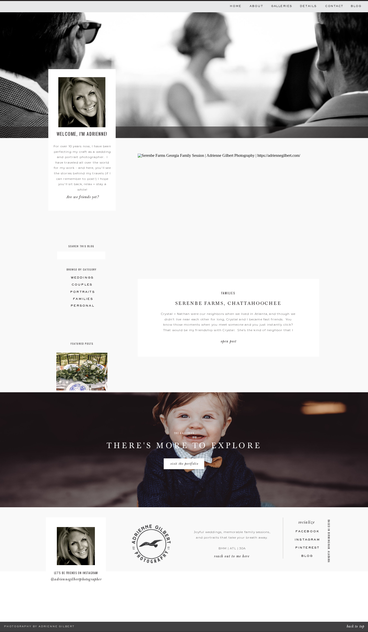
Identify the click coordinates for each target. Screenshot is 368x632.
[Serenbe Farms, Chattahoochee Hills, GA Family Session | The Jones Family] (228, 216)
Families (228, 293)
